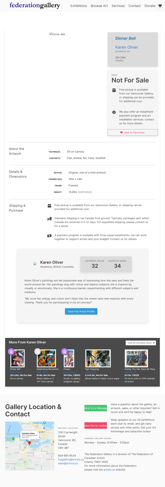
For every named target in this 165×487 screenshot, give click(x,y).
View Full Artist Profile (81, 311)
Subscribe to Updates (95, 425)
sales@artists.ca (68, 463)
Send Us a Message (95, 408)
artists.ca (109, 469)
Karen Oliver (126, 47)
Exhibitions (78, 6)
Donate (150, 6)
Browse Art (99, 6)
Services (118, 6)
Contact (135, 6)
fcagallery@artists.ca (71, 459)
